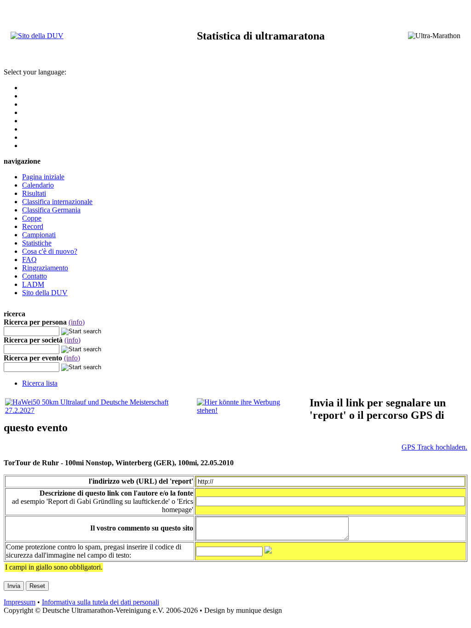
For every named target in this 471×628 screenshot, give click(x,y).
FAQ (29, 259)
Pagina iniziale (43, 177)
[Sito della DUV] (37, 36)
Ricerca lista (39, 383)
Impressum (19, 602)
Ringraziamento (45, 268)
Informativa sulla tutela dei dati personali (100, 602)
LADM (33, 284)
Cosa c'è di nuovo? (49, 251)
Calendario (38, 185)
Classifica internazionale (57, 202)
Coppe (31, 218)
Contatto (34, 276)
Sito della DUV (45, 293)
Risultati (34, 193)
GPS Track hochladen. (434, 447)
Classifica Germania (51, 210)
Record (32, 226)
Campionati (39, 235)
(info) (77, 322)
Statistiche (37, 243)
